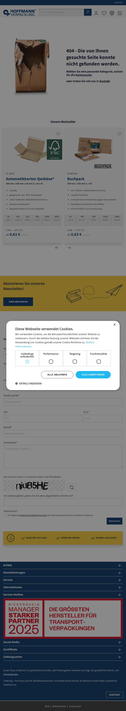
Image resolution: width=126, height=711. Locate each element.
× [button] (114, 324)
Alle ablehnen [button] (57, 374)
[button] (28, 383)
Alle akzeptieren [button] (93, 374)
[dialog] (63, 355)
